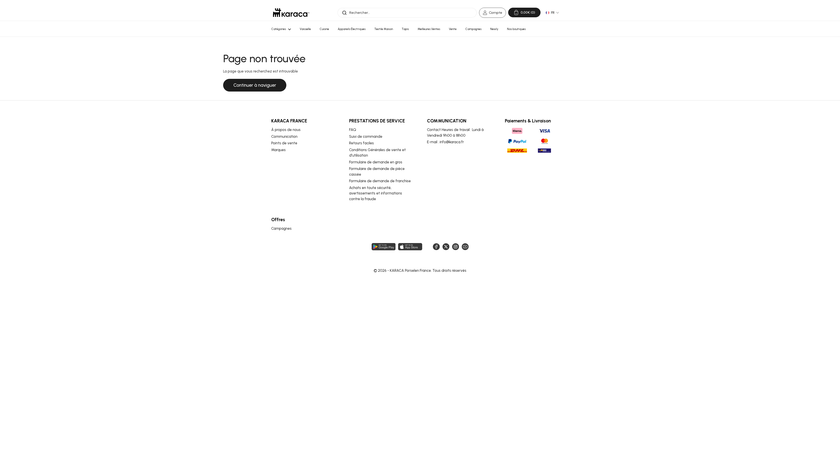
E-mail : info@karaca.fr (445, 142)
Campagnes (281, 228)
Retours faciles (361, 143)
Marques (278, 150)
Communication (284, 136)
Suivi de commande (365, 136)
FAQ (352, 129)
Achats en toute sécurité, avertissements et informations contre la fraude (375, 193)
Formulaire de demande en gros (375, 162)
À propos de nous (286, 129)
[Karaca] (291, 13)
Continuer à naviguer (254, 85)
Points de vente (284, 143)
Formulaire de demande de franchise (380, 181)
